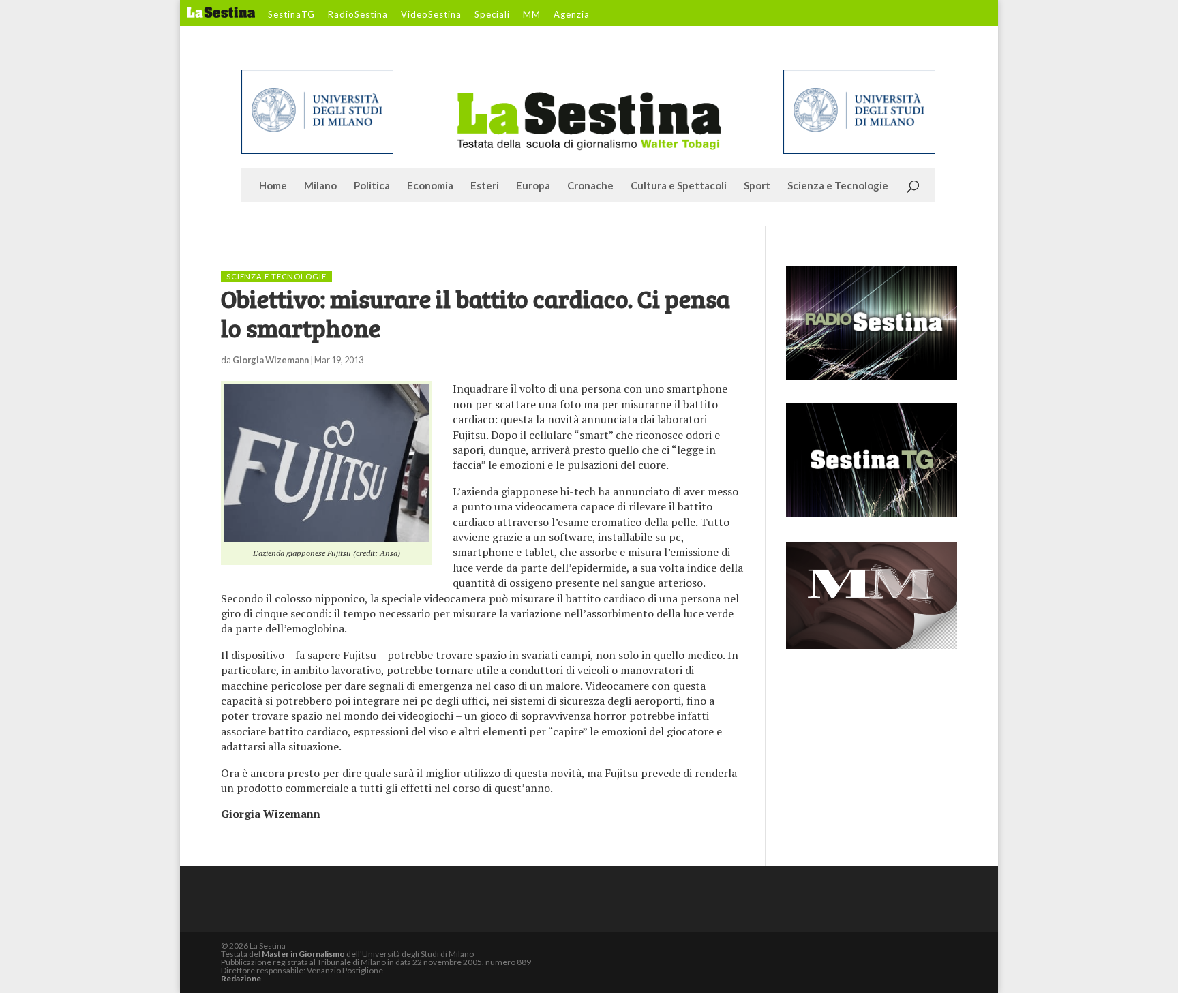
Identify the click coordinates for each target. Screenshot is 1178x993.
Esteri (484, 186)
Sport (757, 186)
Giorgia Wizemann (270, 359)
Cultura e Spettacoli (679, 186)
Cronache (590, 186)
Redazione (241, 978)
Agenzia (572, 15)
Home (273, 186)
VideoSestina (431, 15)
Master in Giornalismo (303, 954)
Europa (533, 186)
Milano (320, 186)
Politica (372, 186)
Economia (430, 186)
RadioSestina (358, 15)
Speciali (492, 15)
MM (532, 15)
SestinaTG (291, 15)
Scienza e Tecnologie (837, 186)
